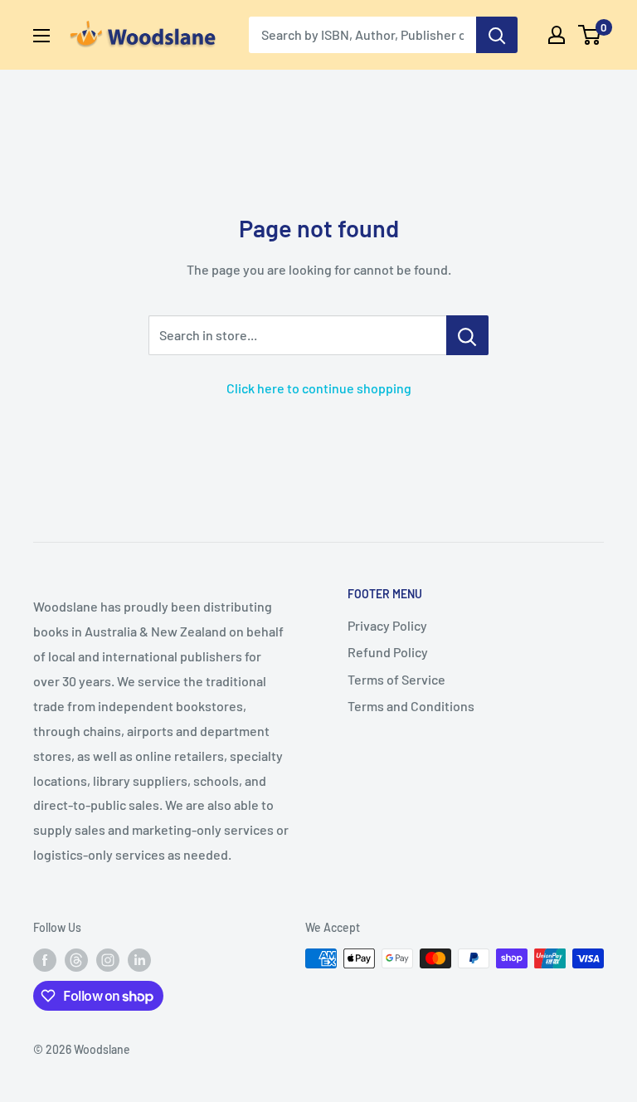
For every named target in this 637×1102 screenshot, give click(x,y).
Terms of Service (396, 679)
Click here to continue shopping (318, 388)
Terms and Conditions (411, 706)
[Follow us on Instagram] (107, 960)
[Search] (497, 35)
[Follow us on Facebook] (44, 960)
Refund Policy (388, 652)
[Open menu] (41, 35)
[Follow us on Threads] (76, 960)
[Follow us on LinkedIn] (139, 960)
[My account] (556, 35)
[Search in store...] (467, 335)
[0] (590, 35)
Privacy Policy (387, 625)
